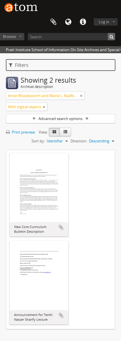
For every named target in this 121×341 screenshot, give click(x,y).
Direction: (78, 141)
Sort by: (38, 141)
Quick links (82, 22)
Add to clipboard (61, 227)
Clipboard (53, 22)
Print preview (23, 132)
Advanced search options (60, 118)
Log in (104, 21)
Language (68, 22)
